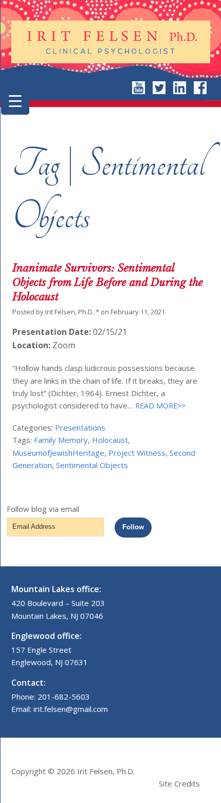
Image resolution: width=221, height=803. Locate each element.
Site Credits (179, 783)
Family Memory (61, 440)
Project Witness (136, 453)
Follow (133, 527)
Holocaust (110, 440)
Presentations (80, 427)
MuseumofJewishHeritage (58, 453)
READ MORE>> (159, 406)
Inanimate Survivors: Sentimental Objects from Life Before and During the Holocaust (107, 282)
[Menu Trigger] (15, 100)
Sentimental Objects (92, 465)
